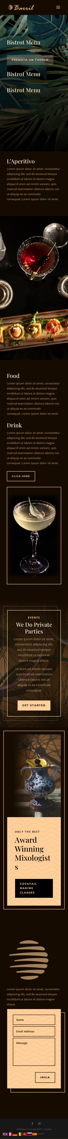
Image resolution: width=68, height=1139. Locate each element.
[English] (5, 1134)
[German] (15, 1134)
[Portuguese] (24, 1134)
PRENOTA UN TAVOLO (30, 59)
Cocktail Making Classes (28, 888)
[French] (10, 1134)
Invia (45, 1077)
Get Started (34, 705)
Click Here (21, 476)
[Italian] (20, 1134)
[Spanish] (34, 1134)
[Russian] (29, 1134)
